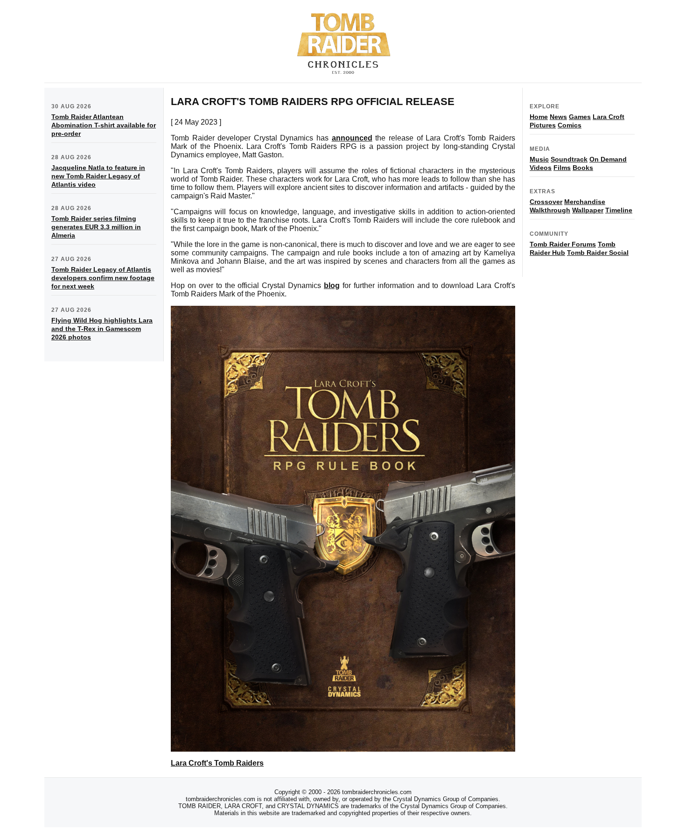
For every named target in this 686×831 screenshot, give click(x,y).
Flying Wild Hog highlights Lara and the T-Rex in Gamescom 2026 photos (102, 329)
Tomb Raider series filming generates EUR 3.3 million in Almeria (96, 227)
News (558, 116)
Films (562, 167)
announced (352, 138)
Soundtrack (569, 159)
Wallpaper (587, 210)
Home (539, 116)
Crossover (546, 201)
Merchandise (584, 201)
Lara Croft (608, 116)
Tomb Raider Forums (563, 244)
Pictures (543, 125)
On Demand (608, 159)
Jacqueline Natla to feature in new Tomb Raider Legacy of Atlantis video (98, 176)
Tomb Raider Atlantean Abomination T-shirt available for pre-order (103, 125)
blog (332, 285)
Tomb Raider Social (598, 252)
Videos (541, 167)
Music (539, 159)
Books (583, 167)
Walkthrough (550, 210)
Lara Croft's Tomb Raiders (217, 763)
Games (580, 116)
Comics (569, 125)
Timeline (618, 210)
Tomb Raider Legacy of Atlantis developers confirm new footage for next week (102, 278)
